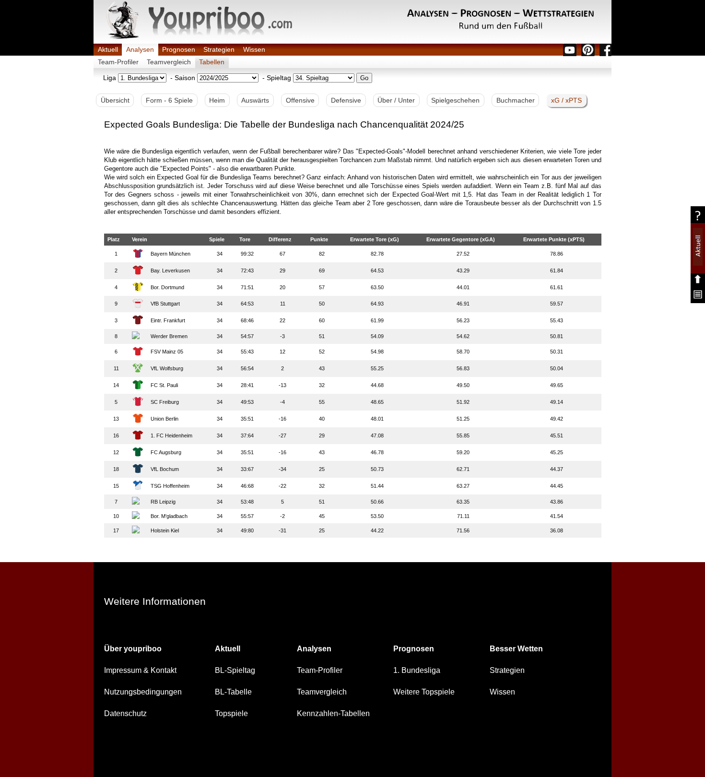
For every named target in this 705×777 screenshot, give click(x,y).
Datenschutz (125, 713)
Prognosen (178, 49)
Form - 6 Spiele (169, 100)
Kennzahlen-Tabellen (333, 713)
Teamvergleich (169, 62)
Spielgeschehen (455, 100)
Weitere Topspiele (424, 692)
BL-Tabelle (233, 692)
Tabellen (211, 62)
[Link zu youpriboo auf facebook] (605, 50)
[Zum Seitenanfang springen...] (698, 281)
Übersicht (115, 100)
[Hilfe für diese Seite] (698, 219)
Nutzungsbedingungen (143, 692)
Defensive (346, 100)
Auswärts (255, 100)
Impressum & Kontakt (140, 670)
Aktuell (108, 49)
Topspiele (231, 713)
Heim (217, 100)
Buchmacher (515, 100)
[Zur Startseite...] (199, 38)
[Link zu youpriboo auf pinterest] (588, 50)
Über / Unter (396, 100)
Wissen (254, 49)
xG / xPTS (566, 100)
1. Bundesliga (416, 670)
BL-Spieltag (235, 670)
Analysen (140, 49)
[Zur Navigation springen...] (698, 299)
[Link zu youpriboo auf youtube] (569, 50)
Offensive (300, 100)
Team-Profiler (118, 62)
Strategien (219, 49)
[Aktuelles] (698, 263)
